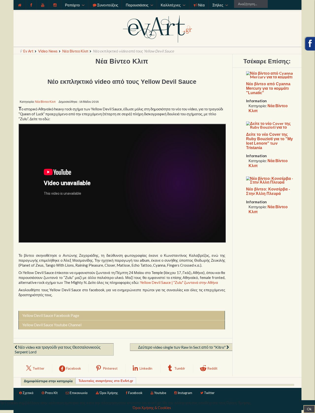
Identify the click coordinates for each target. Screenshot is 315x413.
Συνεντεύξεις (107, 5)
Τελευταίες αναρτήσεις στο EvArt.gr (106, 381)
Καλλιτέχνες (171, 5)
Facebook (135, 393)
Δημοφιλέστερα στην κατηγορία (48, 381)
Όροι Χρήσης (109, 393)
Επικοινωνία (79, 393)
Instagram (185, 393)
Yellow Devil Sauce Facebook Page (50, 315)
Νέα (201, 5)
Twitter (209, 393)
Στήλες (217, 5)
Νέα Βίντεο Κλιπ (75, 51)
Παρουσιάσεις (137, 5)
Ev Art (28, 51)
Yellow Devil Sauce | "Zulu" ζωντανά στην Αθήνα (179, 282)
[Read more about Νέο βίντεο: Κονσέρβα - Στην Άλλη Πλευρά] (270, 179)
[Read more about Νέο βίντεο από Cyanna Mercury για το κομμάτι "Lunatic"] (270, 74)
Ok (309, 409)
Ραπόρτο (72, 5)
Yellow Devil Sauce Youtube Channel (51, 325)
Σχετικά (28, 393)
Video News (48, 51)
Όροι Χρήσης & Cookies (152, 407)
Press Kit (51, 393)
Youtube (160, 393)
